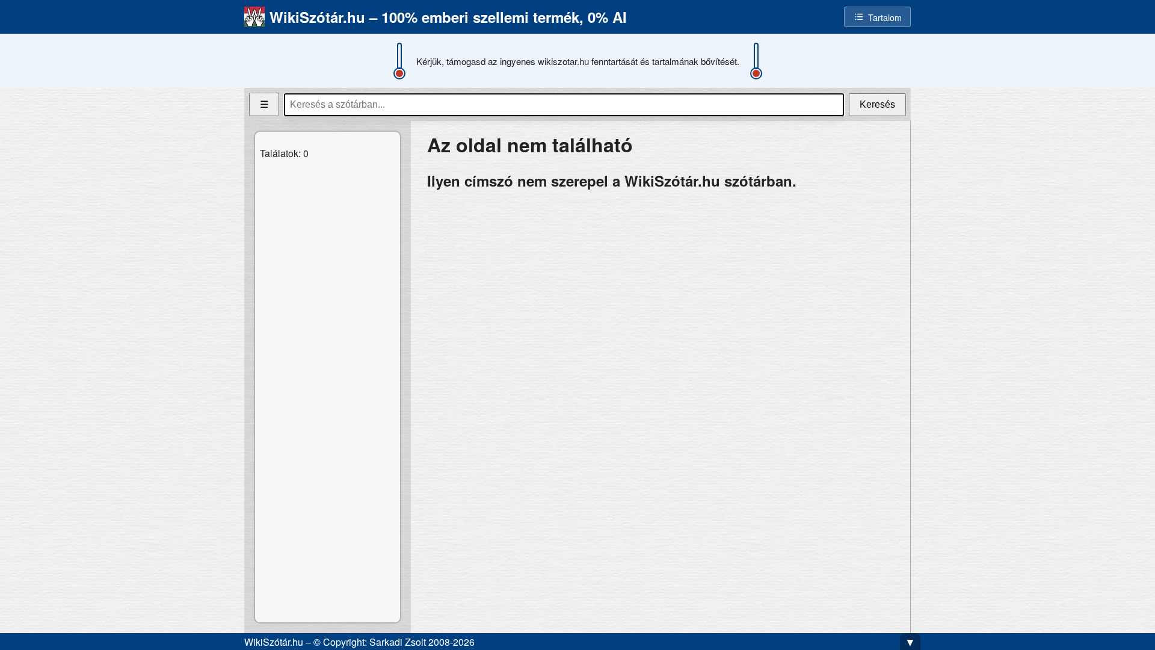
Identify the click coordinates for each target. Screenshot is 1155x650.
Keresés (877, 104)
